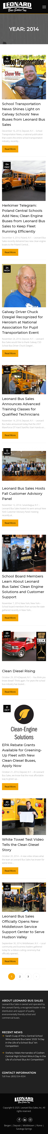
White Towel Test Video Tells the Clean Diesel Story (23, 844)
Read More (10, 149)
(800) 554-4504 (18, 1076)
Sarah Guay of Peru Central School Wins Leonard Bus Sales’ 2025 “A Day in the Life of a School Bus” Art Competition (24, 1041)
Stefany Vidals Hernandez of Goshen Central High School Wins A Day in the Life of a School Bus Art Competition (25, 1056)
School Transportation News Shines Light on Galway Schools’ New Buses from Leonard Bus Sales (23, 114)
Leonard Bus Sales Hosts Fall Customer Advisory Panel (23, 493)
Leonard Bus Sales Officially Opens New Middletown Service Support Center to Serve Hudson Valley (23, 926)
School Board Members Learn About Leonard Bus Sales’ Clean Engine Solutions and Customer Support (23, 586)
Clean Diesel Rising (18, 671)
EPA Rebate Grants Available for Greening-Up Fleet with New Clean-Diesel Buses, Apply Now (22, 755)
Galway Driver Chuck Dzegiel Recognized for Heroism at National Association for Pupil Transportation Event (22, 322)
